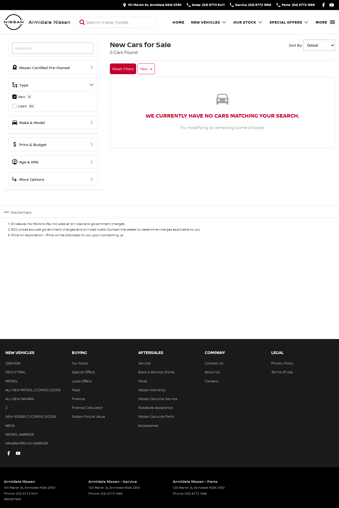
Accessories (148, 425)
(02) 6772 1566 (111, 493)
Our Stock (244, 22)
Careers (211, 381)
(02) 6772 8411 (27, 493)
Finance (78, 398)
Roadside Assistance (155, 407)
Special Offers (286, 22)
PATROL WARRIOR (19, 434)
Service (144, 363)
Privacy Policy (282, 363)
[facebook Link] (323, 5)
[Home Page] (13, 22)
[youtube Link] (331, 5)
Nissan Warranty (152, 389)
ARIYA (9, 425)
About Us (212, 372)
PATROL (11, 381)
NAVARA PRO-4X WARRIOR (26, 443)
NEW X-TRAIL (15, 372)
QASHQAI (12, 363)
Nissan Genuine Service (157, 398)
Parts (142, 381)
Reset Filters (123, 68)
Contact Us (214, 363)
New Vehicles (205, 22)
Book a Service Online (156, 372)
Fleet (76, 389)
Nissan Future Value (88, 416)
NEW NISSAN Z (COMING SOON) (30, 416)
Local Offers (82, 381)
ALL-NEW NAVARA (19, 398)
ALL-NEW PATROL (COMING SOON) (33, 389)
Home (178, 22)
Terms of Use (282, 372)
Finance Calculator (87, 407)
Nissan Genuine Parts (156, 416)
